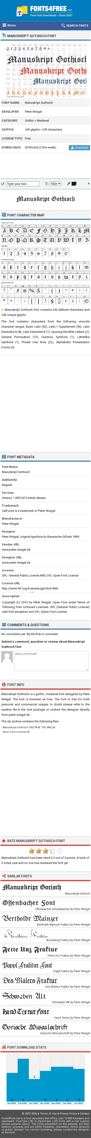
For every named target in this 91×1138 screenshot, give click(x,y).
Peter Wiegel (33, 111)
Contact (84, 1113)
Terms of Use (48, 1113)
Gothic (29, 120)
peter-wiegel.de (19, 714)
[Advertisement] (45, 166)
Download (81, 147)
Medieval (43, 120)
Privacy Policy (68, 1113)
